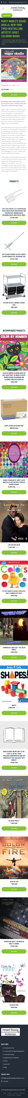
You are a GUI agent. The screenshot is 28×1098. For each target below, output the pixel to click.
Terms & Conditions (19, 1093)
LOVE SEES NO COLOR (14, 545)
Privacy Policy (11, 1095)
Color (18, 85)
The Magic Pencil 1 (14, 821)
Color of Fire (14, 882)
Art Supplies (12, 85)
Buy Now (14, 95)
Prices (6, 1061)
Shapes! (14, 705)
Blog (5, 1067)
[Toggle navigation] (3, 8)
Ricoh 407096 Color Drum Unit (14, 426)
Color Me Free (14, 1005)
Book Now (6, 15)
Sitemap (18, 1095)
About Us (7, 1064)
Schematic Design (9, 1054)
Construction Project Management (14, 1051)
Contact (9, 1093)
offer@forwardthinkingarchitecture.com (17, 2)
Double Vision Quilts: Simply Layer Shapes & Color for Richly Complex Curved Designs (14, 482)
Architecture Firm (9, 1048)
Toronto (5, 2)
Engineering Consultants (11, 1058)
